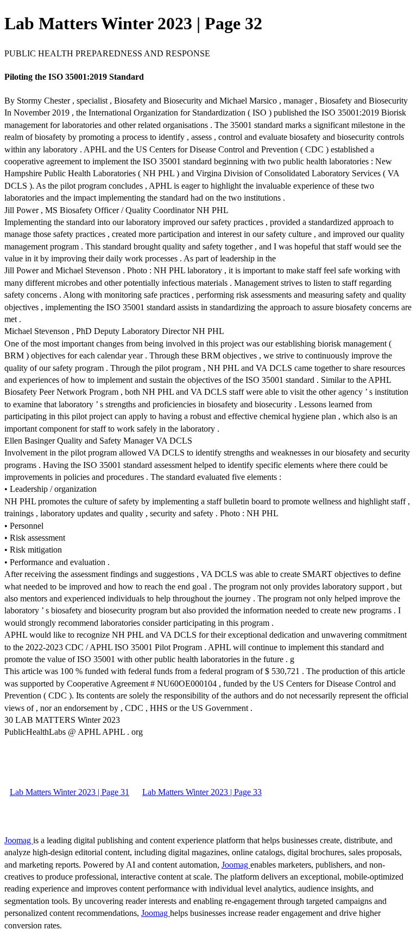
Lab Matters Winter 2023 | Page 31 (69, 792)
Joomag (18, 840)
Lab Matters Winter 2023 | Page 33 (202, 792)
